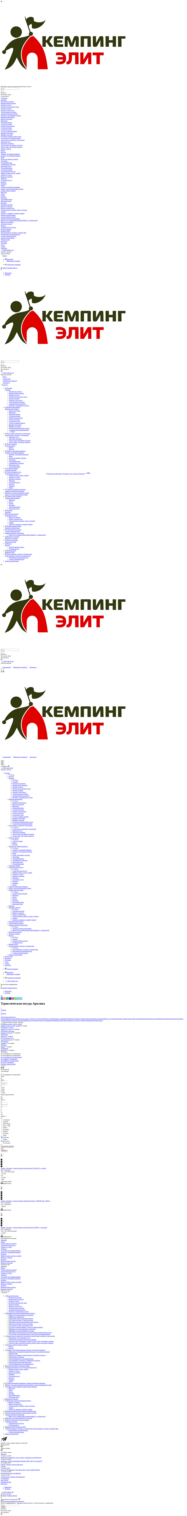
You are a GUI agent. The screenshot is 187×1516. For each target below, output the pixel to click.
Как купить (4, 1480)
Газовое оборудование (19, 893)
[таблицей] (4, 1066)
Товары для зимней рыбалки (21, 850)
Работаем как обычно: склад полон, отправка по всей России (21, 1457)
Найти (3, 1507)
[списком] (3, 1066)
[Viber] (13, 998)
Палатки (15, 782)
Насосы (15, 939)
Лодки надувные (43, 1020)
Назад (12, 775)
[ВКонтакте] (2, 998)
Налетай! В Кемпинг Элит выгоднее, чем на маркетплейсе (20, 1470)
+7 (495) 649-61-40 (7, 250)
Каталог (11, 776)
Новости (4, 1454)
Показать (4, 1150)
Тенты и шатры (17, 841)
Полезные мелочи (18, 911)
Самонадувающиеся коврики (94, 1019)
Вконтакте (8, 273)
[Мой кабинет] (2, 665)
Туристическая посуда (19, 871)
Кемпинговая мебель (19, 803)
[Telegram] (21, 998)
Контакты (4, 1484)
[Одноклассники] (5, 998)
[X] (10, 998)
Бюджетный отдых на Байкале (11, 1473)
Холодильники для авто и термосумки (25, 949)
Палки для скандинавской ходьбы (115, 1019)
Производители (6, 1482)
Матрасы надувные (31, 1020)
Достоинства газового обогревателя (13, 1477)
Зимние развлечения (96, 1020)
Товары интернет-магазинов (21, 928)
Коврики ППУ (59, 1020)
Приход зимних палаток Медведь (12, 1464)
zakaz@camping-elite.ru (9, 268)
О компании (5, 1478)
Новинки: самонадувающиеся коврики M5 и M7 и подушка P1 (21, 1461)
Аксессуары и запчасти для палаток (24, 829)
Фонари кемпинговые (166, 1019)
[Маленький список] (1, 1068)
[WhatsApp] (15, 998)
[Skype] (18, 998)
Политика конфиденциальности (13, 1501)
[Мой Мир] (7, 998)
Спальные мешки (79, 1019)
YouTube (7, 275)
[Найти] (2, 91)
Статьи (3, 1466)
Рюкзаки (144, 1019)
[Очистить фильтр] (2, 1149)
